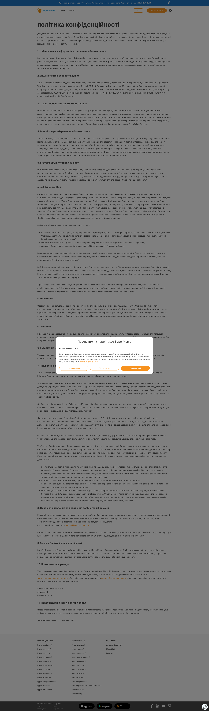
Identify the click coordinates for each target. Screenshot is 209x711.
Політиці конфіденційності (88, 362)
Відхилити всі (104, 368)
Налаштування (74, 368)
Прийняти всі (135, 368)
